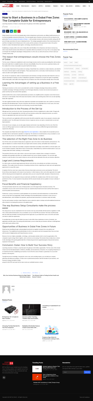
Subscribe (87, 372)
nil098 (43, 340)
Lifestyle (77, 68)
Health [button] (34, 6)
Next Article (35, 272)
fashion (65, 62)
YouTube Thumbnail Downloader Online (72, 65)
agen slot (71, 84)
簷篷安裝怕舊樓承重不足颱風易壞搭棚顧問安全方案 (82, 24)
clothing (80, 71)
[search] (89, 6)
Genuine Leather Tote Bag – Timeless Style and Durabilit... (30, 317)
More (84, 6)
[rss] (4, 377)
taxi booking (66, 74)
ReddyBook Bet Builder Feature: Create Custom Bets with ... (31, 326)
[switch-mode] (89, 1)
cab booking (66, 77)
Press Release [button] (25, 6)
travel (71, 62)
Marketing (73, 71)
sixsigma (44, 309)
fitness (65, 84)
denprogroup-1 (36, 384)
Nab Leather (25, 320)
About (16, 1)
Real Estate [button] (69, 6)
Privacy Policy (10, 1)
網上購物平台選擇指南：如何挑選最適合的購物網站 (76, 37)
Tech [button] (61, 6)
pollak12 (44, 379)
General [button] (77, 6)
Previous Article (27, 272)
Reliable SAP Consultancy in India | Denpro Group (46, 382)
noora (12, 286)
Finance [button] (55, 6)
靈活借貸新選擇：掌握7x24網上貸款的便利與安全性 (76, 32)
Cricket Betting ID (82, 77)
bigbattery (4, 320)
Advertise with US (48, 1)
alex (23, 329)
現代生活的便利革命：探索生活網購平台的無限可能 (76, 18)
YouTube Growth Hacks (69, 81)
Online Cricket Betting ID (82, 81)
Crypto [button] (41, 6)
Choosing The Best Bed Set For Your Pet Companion (11, 326)
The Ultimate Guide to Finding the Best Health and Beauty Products (45, 276)
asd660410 (76, 26)
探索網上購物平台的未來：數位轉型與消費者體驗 (75, 41)
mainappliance (46, 369)
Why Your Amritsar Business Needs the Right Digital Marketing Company (17, 276)
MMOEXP (74, 77)
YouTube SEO (85, 68)
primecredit (66, 33)
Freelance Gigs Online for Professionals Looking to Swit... (51, 338)
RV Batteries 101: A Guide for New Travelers (10, 317)
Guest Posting (40, 1)
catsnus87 (4, 329)
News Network (22, 1)
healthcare (66, 71)
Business (8, 11)
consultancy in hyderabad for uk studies (51, 306)
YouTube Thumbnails (68, 68)
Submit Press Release (31, 1)
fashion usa (81, 74)
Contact (4, 1)
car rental (74, 74)
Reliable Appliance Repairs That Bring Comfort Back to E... (51, 367)
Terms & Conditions (85, 397)
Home (17, 6)
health (76, 62)
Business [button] (47, 6)
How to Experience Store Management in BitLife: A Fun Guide (50, 376)
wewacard (66, 20)
